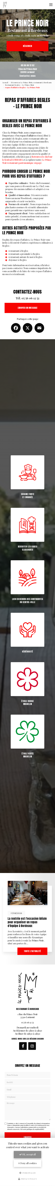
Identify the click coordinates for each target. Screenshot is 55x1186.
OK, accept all (29, 1154)
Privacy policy (28, 1179)
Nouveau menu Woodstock (18, 198)
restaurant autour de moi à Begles (25, 257)
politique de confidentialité (35, 1129)
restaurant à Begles (18, 250)
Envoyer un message (27, 307)
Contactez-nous (28, 75)
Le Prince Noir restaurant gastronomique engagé (26, 161)
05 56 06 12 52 (27, 65)
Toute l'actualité (32, 951)
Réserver (27, 46)
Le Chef (40, 186)
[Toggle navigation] (51, 4)
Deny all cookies (28, 1163)
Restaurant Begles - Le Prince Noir (19, 85)
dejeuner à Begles (18, 260)
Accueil (5, 82)
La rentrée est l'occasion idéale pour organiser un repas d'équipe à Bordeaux (27, 922)
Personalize (29, 1172)
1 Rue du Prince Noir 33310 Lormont (27, 70)
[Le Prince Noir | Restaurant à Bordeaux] (5, 5)
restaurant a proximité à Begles (24, 254)
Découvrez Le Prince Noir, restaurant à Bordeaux (31, 82)
